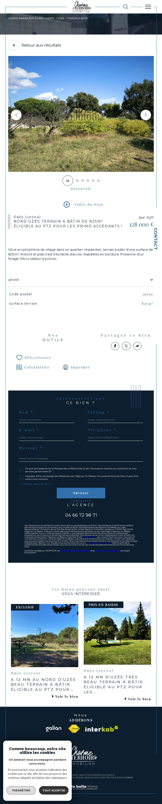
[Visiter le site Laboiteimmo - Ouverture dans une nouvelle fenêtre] (81, 791)
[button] (145, 115)
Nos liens (99, 777)
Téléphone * (102, 430)
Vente (50, 18)
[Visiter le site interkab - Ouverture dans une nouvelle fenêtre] (101, 729)
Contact (155, 239)
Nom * (26, 412)
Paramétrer (21, 790)
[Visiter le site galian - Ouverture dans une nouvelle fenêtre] (53, 729)
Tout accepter (54, 790)
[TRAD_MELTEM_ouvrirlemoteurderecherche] (125, 6)
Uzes (61, 18)
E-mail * (29, 430)
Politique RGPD (114, 777)
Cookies (128, 778)
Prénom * (99, 412)
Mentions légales (73, 777)
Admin (88, 777)
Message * (31, 447)
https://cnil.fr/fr (89, 537)
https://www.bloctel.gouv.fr (98, 543)
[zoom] (81, 170)
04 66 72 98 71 (81, 515)
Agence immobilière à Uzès (25, 18)
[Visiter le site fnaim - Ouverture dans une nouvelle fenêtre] (74, 729)
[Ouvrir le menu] (148, 6)
